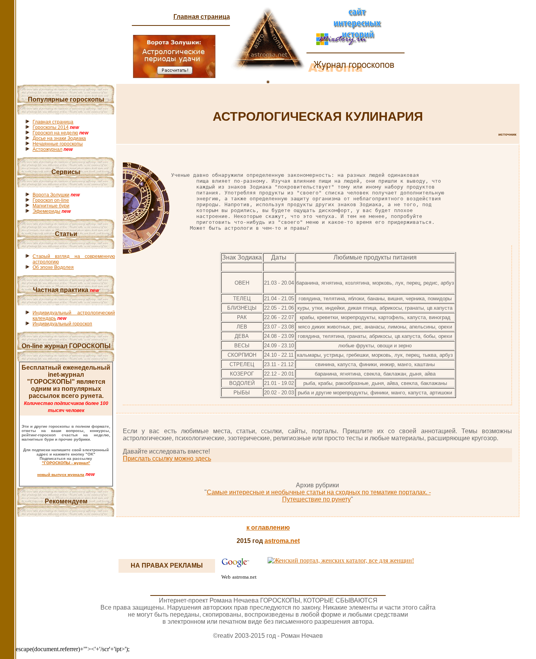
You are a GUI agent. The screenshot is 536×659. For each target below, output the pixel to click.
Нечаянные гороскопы (58, 144)
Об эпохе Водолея (53, 267)
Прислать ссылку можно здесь (167, 458)
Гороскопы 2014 (51, 127)
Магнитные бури (51, 206)
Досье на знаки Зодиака (59, 138)
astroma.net (282, 540)
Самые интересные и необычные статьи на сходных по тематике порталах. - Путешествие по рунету (319, 496)
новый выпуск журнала (60, 474)
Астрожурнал (47, 149)
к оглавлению (268, 527)
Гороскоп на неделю (55, 133)
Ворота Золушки (51, 195)
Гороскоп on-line (51, 200)
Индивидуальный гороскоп (62, 324)
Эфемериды (46, 211)
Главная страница (201, 16)
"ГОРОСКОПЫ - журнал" (66, 463)
